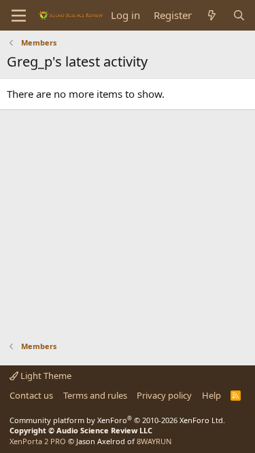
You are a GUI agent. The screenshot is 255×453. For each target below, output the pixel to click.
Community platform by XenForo (117, 420)
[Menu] (19, 15)
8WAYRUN (154, 441)
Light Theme (44, 375)
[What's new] (212, 15)
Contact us (31, 395)
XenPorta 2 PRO (38, 441)
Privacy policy (164, 395)
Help (211, 395)
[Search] (239, 15)
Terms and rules (95, 395)
